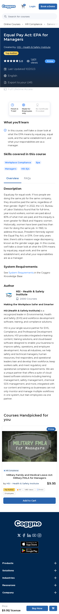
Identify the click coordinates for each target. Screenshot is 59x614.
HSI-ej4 (25, 168)
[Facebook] (24, 535)
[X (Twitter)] (19, 535)
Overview (12, 178)
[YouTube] (34, 535)
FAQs (27, 178)
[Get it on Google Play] (30, 550)
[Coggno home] (9, 6)
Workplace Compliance (18, 162)
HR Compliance (33, 24)
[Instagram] (39, 535)
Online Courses (12, 24)
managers (10, 168)
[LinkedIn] (29, 535)
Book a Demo (48, 6)
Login (32, 6)
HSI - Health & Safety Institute (34, 47)
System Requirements (21, 272)
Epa (38, 162)
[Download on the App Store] (30, 544)
